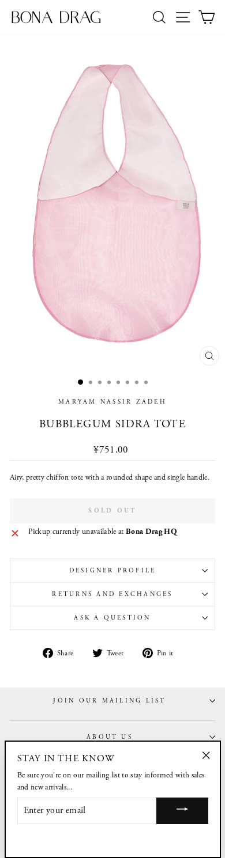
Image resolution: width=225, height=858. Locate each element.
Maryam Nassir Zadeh (112, 402)
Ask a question (112, 618)
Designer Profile (112, 571)
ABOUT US (110, 737)
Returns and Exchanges (112, 594)
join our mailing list (109, 701)
